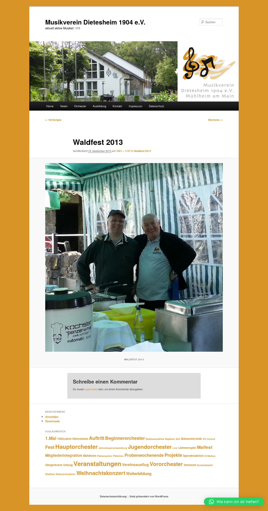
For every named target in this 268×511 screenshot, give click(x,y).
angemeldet (91, 389)
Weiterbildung (138, 473)
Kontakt (117, 106)
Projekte (173, 455)
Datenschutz (156, 106)
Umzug (68, 465)
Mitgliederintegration (63, 455)
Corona (211, 438)
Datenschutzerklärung (113, 496)
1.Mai (50, 438)
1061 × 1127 (123, 151)
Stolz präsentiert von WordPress (149, 496)
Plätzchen (118, 455)
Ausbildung (99, 106)
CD (204, 438)
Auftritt (96, 438)
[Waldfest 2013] (134, 257)
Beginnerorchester (125, 438)
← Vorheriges (53, 120)
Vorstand (190, 465)
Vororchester (166, 464)
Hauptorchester (76, 446)
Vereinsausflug (135, 464)
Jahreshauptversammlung (113, 447)
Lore (175, 447)
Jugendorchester (150, 447)
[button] (234, 502)
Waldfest (50, 474)
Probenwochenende (144, 455)
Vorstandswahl (205, 465)
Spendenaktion (193, 456)
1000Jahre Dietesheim (72, 439)
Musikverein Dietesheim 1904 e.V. (95, 21)
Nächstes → (215, 120)
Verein (64, 106)
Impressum (135, 106)
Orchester (80, 106)
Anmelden (51, 417)
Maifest (204, 447)
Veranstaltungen (97, 463)
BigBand (170, 438)
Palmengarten (104, 455)
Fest (49, 447)
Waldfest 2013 (142, 151)
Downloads (52, 421)
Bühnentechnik (191, 439)
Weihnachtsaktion (66, 474)
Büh (178, 438)
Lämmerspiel (187, 448)
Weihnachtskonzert (100, 473)
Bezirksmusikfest (155, 438)
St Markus (209, 455)
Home (49, 106)
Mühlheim (89, 456)
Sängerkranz (53, 465)
